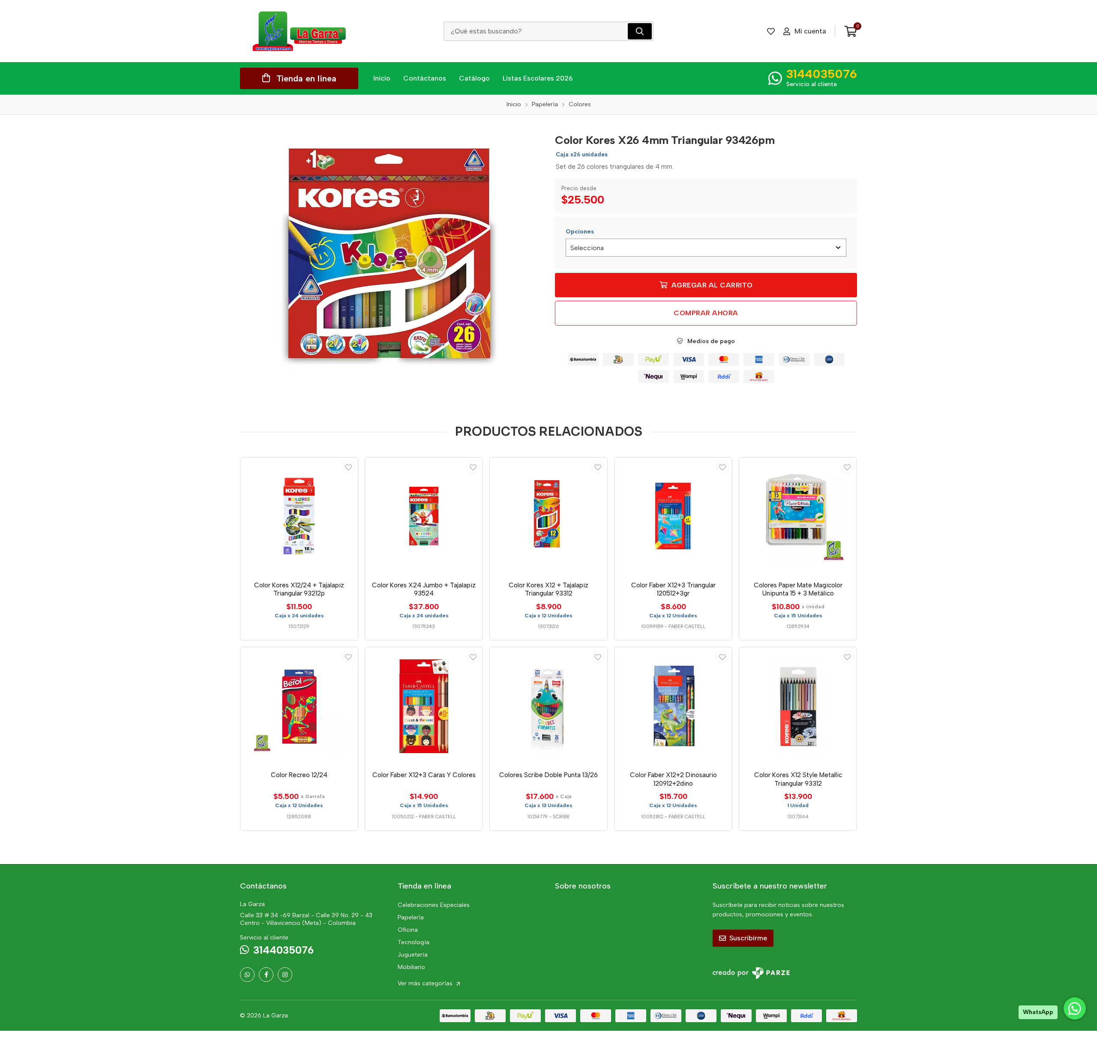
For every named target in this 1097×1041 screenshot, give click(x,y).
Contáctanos (424, 78)
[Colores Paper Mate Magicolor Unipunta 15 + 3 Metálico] (798, 516)
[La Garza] (299, 31)
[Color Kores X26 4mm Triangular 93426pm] (391, 256)
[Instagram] (285, 974)
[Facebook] (266, 974)
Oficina (408, 929)
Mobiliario (411, 967)
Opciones (580, 231)
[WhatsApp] (247, 974)
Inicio (381, 78)
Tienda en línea (306, 78)
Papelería (411, 917)
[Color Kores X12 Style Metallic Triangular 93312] (798, 706)
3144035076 (821, 74)
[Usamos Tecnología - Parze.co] (751, 973)
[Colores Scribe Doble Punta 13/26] (548, 706)
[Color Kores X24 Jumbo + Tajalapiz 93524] (424, 516)
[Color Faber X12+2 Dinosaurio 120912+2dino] (673, 706)
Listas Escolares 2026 (538, 78)
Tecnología (413, 942)
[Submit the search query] (640, 31)
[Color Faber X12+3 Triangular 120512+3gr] (673, 516)
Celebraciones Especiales (434, 905)
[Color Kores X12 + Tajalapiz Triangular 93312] (548, 516)
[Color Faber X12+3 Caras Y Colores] (424, 706)
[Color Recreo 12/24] (299, 706)
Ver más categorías (426, 983)
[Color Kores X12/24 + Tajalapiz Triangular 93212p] (299, 516)
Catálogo (474, 78)
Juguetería (413, 954)
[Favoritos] (771, 31)
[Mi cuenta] (348, 467)
